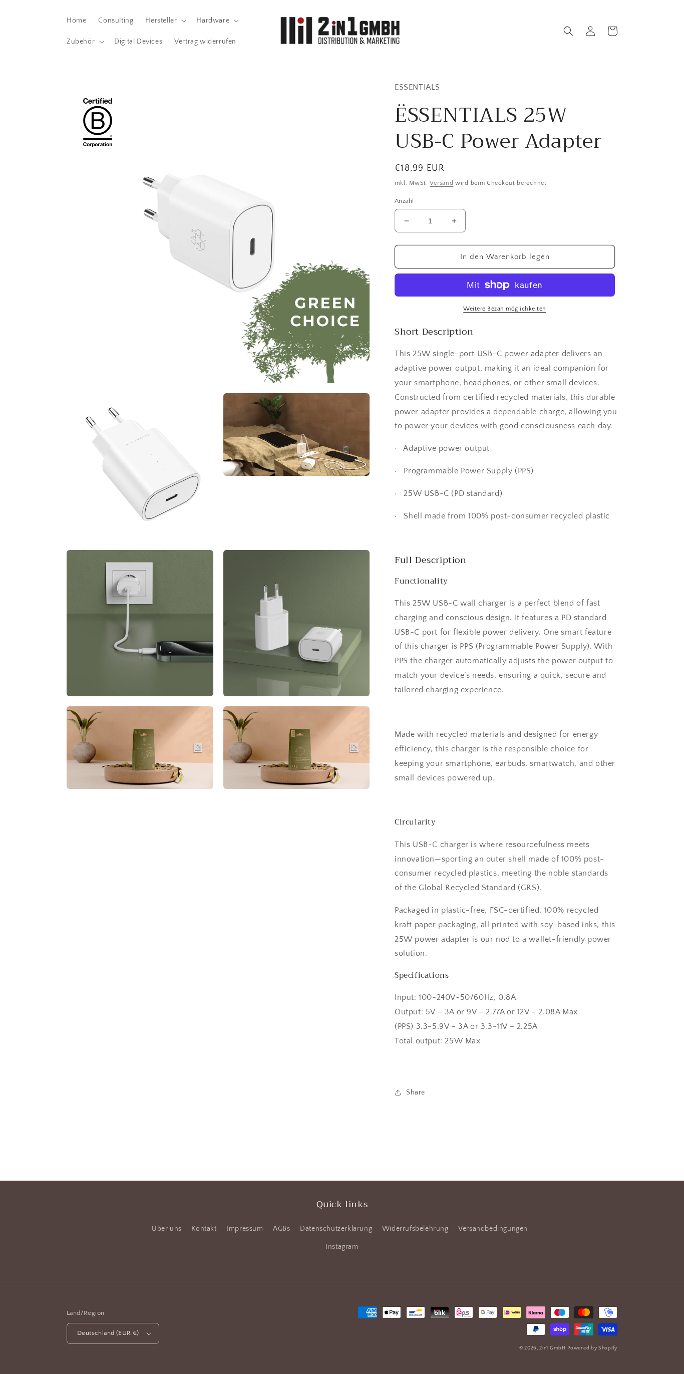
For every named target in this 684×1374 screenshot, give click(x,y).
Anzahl (404, 200)
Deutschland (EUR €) (108, 1332)
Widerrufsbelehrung (415, 1229)
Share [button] (415, 1092)
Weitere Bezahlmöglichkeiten (504, 309)
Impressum (244, 1229)
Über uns (167, 1229)
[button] (164, 20)
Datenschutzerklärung (336, 1229)
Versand (441, 183)
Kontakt (203, 1229)
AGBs (281, 1229)
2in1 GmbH (552, 1348)
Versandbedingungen (493, 1229)
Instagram (341, 1247)
